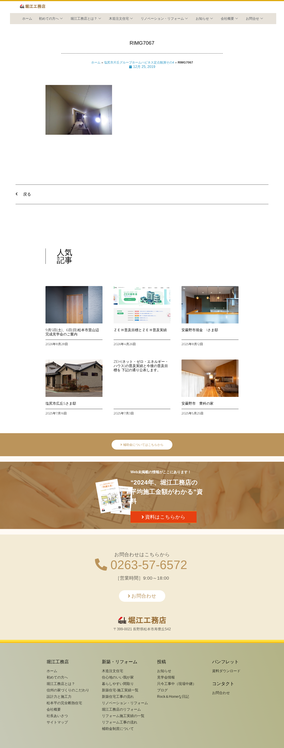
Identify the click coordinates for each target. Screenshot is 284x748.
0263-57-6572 (147, 565)
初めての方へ (49, 18)
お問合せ (252, 18)
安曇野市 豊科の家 (197, 403)
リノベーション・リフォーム (162, 18)
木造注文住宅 (119, 18)
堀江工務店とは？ (84, 18)
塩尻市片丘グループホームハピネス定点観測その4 (139, 62)
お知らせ (202, 18)
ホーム (27, 18)
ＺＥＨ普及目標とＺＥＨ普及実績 (140, 330)
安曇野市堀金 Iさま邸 (199, 330)
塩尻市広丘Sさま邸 (60, 403)
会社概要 (227, 18)
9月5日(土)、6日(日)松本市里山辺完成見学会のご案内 (72, 332)
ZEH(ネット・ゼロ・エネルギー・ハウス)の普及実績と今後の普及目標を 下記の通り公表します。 (141, 366)
